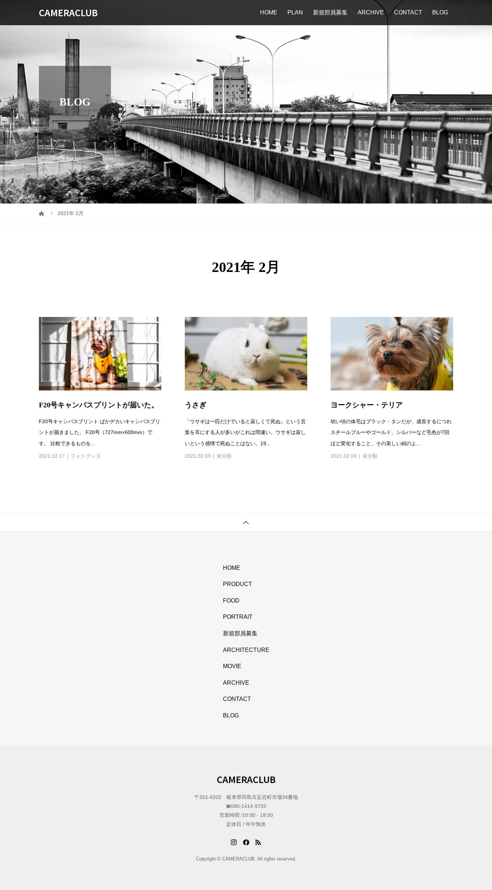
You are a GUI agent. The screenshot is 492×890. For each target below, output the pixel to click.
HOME (268, 12)
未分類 (224, 456)
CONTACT (408, 12)
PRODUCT (237, 584)
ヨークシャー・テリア (367, 405)
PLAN (295, 12)
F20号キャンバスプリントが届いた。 (98, 405)
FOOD (231, 601)
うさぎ (195, 405)
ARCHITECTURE (246, 650)
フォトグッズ (86, 456)
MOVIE (232, 666)
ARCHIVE (371, 12)
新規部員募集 (330, 12)
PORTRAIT (237, 617)
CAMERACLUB (68, 12)
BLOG (440, 12)
